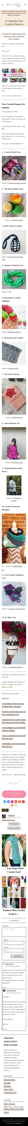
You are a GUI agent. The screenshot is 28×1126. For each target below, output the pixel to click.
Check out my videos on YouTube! (14, 794)
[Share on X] (2, 559)
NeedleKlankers (17, 566)
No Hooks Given (17, 462)
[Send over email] (2, 566)
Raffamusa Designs (14, 332)
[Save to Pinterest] (7, 810)
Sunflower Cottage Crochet (17, 183)
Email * (6, 947)
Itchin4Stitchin (11, 815)
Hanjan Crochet (13, 368)
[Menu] (2, 5)
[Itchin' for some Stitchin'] (13, 5)
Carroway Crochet (17, 220)
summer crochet (14, 828)
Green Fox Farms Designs (17, 609)
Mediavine (19, 1123)
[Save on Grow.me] (10, 810)
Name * (6, 940)
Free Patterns (14, 824)
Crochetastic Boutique (16, 667)
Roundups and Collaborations (8, 819)
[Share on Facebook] (3, 810)
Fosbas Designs (17, 417)
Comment (5, 926)
